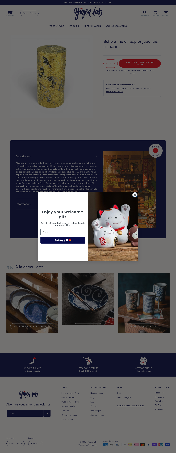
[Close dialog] (135, 195)
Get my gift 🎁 (63, 240)
